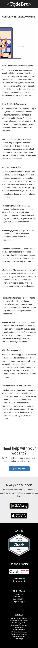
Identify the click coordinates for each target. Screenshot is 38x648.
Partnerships (19, 639)
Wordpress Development (19, 632)
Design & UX (19, 627)
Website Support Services (19, 618)
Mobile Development (19, 636)
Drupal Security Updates (19, 623)
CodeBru (18, 3)
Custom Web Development (19, 625)
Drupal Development (19, 630)
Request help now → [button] (19, 468)
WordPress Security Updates (19, 620)
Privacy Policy (19, 602)
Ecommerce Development (19, 634)
